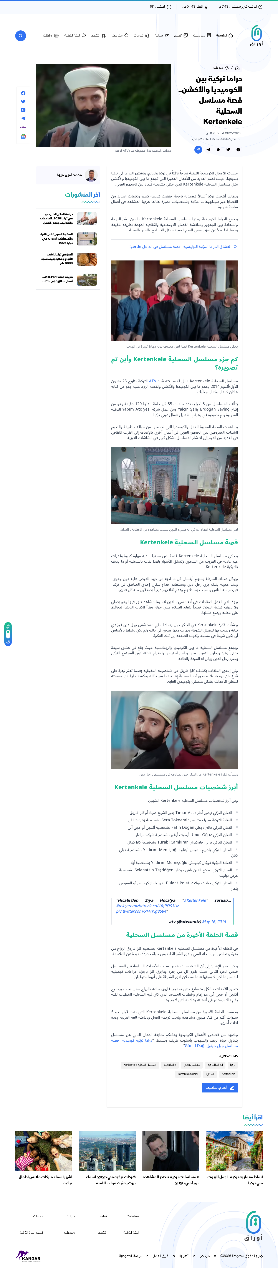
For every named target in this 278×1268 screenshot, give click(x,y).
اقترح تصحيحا (216, 1087)
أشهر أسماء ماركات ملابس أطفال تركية (45, 1180)
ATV (151, 381)
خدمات (38, 1216)
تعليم (103, 1216)
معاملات (133, 1216)
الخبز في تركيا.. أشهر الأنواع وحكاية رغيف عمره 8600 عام (57, 259)
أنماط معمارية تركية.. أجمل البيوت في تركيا (235, 1180)
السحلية (209, 1074)
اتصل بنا (184, 1256)
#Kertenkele (195, 900)
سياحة (71, 1216)
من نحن (205, 1256)
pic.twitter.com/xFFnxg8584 (141, 911)
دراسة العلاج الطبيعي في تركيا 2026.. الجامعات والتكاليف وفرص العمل (56, 218)
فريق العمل (161, 1256)
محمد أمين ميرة (69, 175)
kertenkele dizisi (188, 1074)
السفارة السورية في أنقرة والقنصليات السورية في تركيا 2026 (56, 239)
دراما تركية (170, 1065)
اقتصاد (102, 1233)
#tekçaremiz (127, 906)
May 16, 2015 (214, 922)
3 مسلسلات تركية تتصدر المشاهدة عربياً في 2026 (171, 1180)
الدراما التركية (215, 1065)
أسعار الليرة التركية (31, 1233)
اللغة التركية (131, 1233)
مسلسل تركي (192, 1065)
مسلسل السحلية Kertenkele (140, 1065)
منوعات (69, 1233)
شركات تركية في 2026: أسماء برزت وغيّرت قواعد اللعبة (111, 1180)
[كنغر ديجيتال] (28, 1256)
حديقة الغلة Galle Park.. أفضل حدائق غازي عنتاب (57, 279)
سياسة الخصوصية (130, 1256)
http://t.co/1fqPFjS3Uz (159, 906)
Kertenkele (228, 1074)
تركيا (232, 1065)
